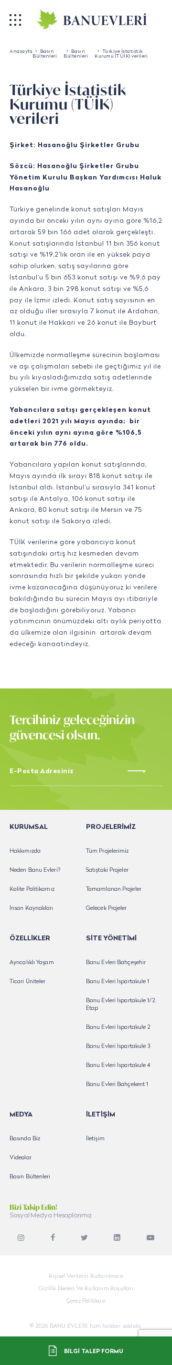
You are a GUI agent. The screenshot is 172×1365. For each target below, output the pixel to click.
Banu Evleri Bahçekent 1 (117, 1084)
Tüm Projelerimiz (107, 851)
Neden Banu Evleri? (35, 870)
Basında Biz (25, 1139)
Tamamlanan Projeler (113, 889)
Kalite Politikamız (32, 889)
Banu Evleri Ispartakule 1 (118, 982)
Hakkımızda (25, 851)
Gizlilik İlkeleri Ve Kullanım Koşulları (86, 1289)
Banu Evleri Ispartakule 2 (118, 1027)
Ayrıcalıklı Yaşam (32, 963)
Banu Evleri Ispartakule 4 (118, 1065)
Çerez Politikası (86, 1301)
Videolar (21, 1158)
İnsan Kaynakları (32, 908)
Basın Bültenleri (44, 54)
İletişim (95, 1139)
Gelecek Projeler (106, 908)
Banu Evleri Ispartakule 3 (118, 1046)
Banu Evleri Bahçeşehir (116, 963)
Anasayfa (21, 51)
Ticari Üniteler (28, 982)
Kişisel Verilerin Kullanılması (86, 1276)
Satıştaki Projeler (107, 870)
